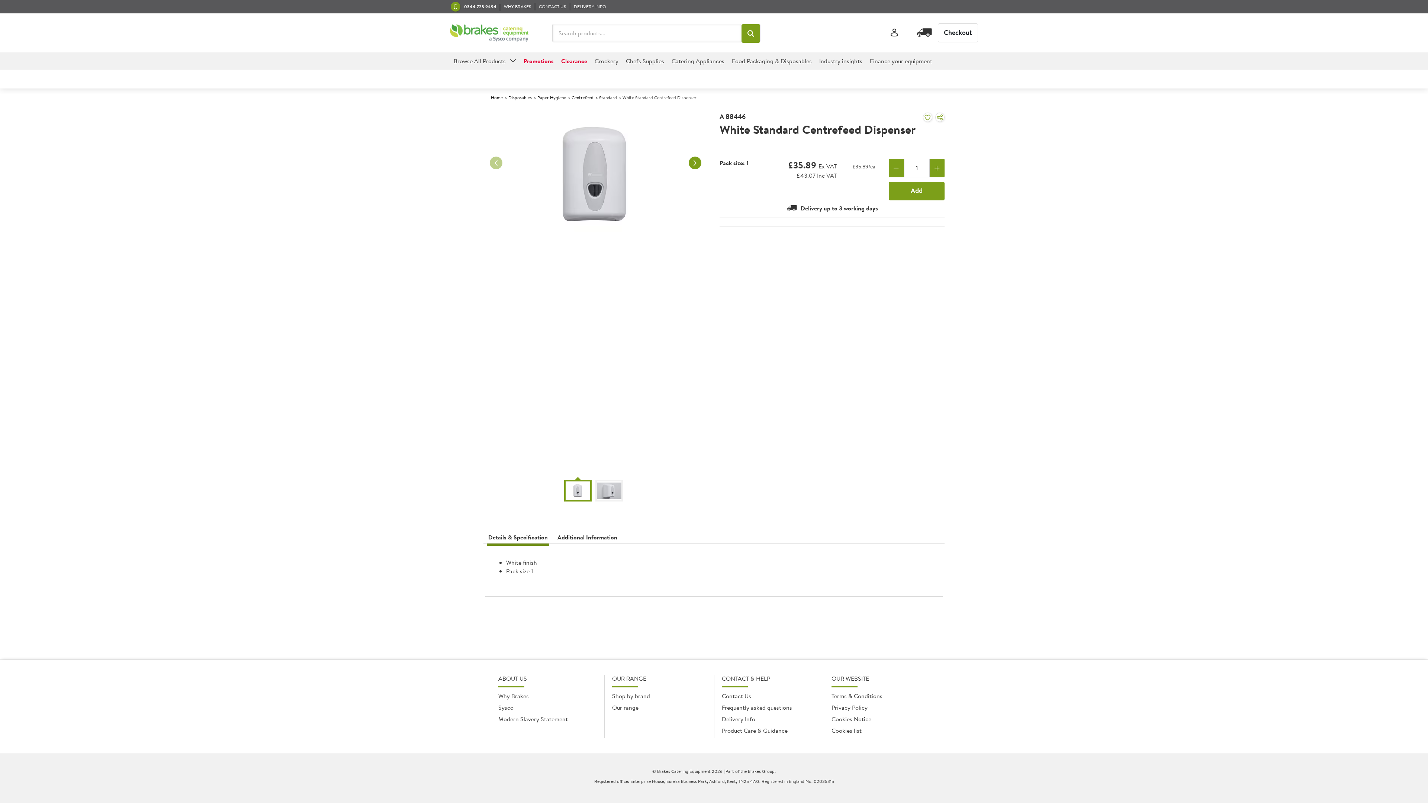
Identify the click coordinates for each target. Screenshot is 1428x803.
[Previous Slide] (496, 163)
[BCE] (489, 33)
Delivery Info (738, 719)
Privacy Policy (850, 707)
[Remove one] (896, 168)
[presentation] (714, 573)
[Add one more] (937, 168)
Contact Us (736, 696)
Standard (608, 97)
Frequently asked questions (757, 707)
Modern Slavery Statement (533, 719)
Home (497, 97)
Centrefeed (583, 97)
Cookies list (847, 730)
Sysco (506, 707)
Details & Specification (518, 537)
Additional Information (587, 537)
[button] (751, 33)
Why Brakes (513, 696)
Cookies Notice (851, 719)
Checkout (958, 32)
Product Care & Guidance (755, 730)
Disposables (520, 97)
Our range (625, 707)
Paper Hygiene (551, 97)
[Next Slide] (695, 163)
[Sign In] (894, 33)
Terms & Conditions (857, 696)
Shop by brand (631, 696)
